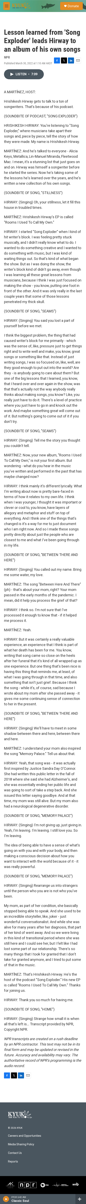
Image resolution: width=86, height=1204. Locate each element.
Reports (13, 1161)
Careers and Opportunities (24, 1135)
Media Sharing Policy (21, 1144)
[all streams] (80, 1199)
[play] (6, 1199)
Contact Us (15, 1152)
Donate (73, 6)
